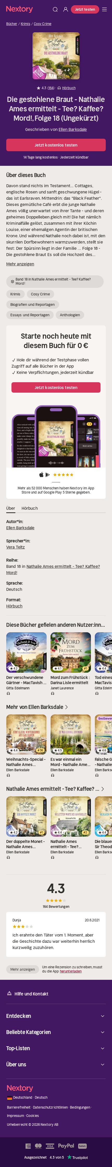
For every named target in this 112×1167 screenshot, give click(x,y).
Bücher (11, 24)
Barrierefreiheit (19, 1107)
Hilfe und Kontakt (31, 994)
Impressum (15, 1116)
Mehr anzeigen (20, 263)
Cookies (32, 1116)
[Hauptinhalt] (104, 9)
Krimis (25, 24)
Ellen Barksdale (73, 129)
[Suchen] (55, 9)
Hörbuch (14, 606)
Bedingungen (80, 1107)
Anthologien (70, 315)
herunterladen (71, 971)
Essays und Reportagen (29, 315)
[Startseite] (28, 9)
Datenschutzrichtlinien (50, 1107)
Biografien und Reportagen (32, 304)
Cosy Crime (42, 24)
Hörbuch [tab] (30, 508)
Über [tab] (10, 508)
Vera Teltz (15, 547)
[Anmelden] (65, 9)
